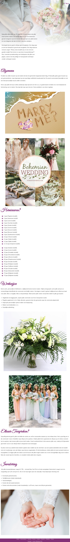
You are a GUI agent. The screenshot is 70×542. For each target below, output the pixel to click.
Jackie (17, 539)
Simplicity (48, 539)
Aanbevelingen (23, 539)
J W (1, 3)
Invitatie (38, 539)
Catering (29, 539)
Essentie (43, 539)
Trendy (52, 539)
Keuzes (33, 539)
